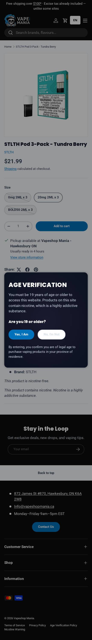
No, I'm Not (51, 334)
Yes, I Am (21, 334)
